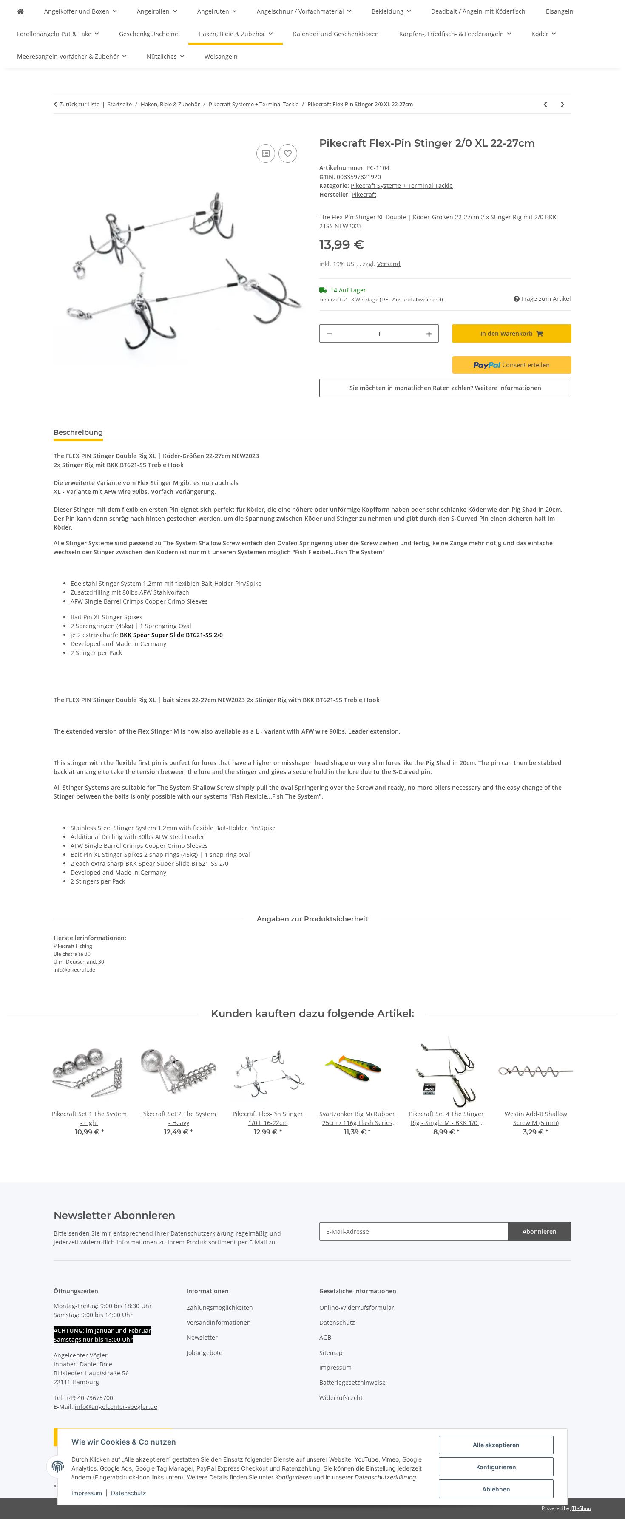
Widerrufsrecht (341, 1398)
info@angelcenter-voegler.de (116, 1407)
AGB (325, 1337)
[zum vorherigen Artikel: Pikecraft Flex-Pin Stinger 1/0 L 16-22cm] (545, 104)
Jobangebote (204, 1353)
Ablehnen (496, 1489)
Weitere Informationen (508, 388)
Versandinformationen (219, 1322)
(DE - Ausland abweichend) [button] (411, 299)
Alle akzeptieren (496, 1444)
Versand (389, 264)
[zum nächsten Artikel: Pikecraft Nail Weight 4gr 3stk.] (562, 104)
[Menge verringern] (329, 333)
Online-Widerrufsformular (356, 1308)
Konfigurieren (496, 1467)
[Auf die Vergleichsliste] (265, 153)
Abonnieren (540, 1231)
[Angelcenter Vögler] (20, 11)
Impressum (86, 1492)
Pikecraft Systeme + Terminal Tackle (402, 185)
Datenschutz (128, 1492)
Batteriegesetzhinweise (352, 1382)
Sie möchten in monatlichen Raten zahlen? (445, 388)
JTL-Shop (581, 1508)
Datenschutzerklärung (202, 1233)
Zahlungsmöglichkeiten (220, 1308)
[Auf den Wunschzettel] (287, 153)
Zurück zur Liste (79, 104)
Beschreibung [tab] (78, 432)
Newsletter (202, 1337)
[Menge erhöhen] (429, 333)
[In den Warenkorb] (60, 132)
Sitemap (331, 1353)
